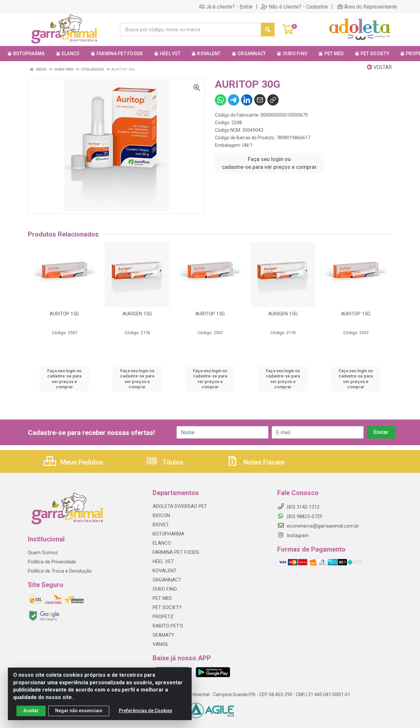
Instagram (297, 535)
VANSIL (161, 644)
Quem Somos (43, 553)
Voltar (382, 67)
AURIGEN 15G (137, 314)
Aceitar (31, 710)
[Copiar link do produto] (273, 99)
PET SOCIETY (167, 607)
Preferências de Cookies (145, 710)
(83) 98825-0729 (303, 516)
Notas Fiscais (263, 462)
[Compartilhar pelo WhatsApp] (220, 99)
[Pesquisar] (268, 29)
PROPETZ (163, 617)
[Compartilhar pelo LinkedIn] (246, 99)
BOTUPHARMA (168, 534)
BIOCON (161, 515)
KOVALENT (165, 571)
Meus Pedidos (81, 462)
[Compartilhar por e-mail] (259, 99)
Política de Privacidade (52, 562)
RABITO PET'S (168, 626)
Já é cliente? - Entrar (229, 6)
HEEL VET (163, 561)
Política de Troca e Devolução (60, 571)
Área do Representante (370, 6)
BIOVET (161, 525)
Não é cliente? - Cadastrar (298, 6)
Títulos (172, 462)
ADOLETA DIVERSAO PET (180, 506)
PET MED (162, 598)
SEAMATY (163, 635)
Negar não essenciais (78, 710)
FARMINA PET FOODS (176, 552)
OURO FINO (165, 589)
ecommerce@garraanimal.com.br (322, 526)
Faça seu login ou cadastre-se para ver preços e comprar (269, 163)
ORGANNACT (167, 580)
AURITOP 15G (64, 314)
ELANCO (162, 543)
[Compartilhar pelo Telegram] (233, 99)
